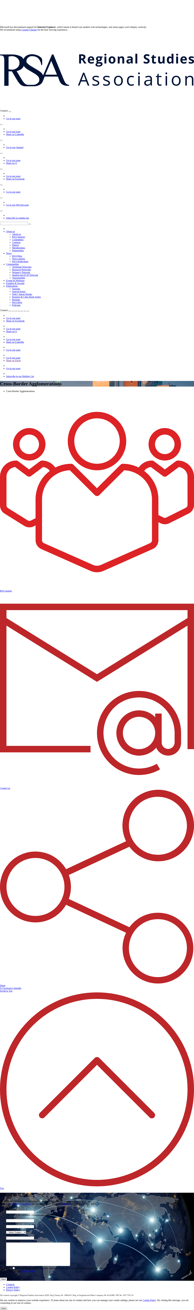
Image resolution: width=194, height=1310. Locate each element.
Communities (12, 264)
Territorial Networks (22, 267)
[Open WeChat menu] (1, 197)
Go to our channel (14, 147)
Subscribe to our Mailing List (20, 376)
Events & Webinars (15, 280)
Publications (12, 286)
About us (10, 231)
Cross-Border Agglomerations (20, 391)
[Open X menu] (1, 153)
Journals (16, 288)
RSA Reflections (20, 261)
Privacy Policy (13, 1290)
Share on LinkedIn (15, 134)
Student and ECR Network (25, 275)
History (15, 245)
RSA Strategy (18, 237)
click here (66, 1204)
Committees (17, 239)
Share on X (11, 163)
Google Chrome (29, 29)
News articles (18, 258)
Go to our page (13, 118)
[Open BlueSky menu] (10, 111)
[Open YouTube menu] (1, 140)
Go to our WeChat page (17, 205)
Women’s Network (21, 272)
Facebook (7, 988)
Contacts (16, 242)
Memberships (18, 248)
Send (3, 1279)
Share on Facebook (15, 179)
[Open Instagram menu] (1, 184)
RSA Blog (17, 256)
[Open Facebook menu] (1, 169)
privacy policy (28, 1271)
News (9, 253)
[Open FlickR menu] (22, 311)
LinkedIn (16, 988)
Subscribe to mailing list (17, 218)
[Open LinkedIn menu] (1, 124)
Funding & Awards (15, 283)
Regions (16, 299)
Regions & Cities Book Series (26, 297)
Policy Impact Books (22, 294)
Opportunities (18, 278)
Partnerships (18, 250)
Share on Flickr (13, 360)
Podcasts (16, 305)
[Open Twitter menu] (13, 311)
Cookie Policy (13, 1287)
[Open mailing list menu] (1, 210)
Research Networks (21, 269)
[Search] (30, 224)
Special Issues (18, 291)
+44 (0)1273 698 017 (20, 1204)
